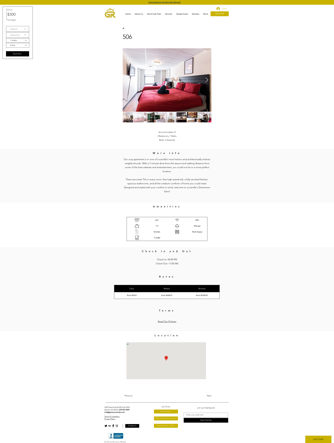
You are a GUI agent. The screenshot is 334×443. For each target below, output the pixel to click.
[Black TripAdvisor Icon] (109, 425)
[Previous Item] (127, 80)
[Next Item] (206, 80)
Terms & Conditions (112, 417)
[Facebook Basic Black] (113, 425)
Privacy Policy (109, 419)
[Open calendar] (25, 29)
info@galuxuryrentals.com (114, 412)
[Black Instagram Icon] (116, 425)
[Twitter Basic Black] (105, 425)
